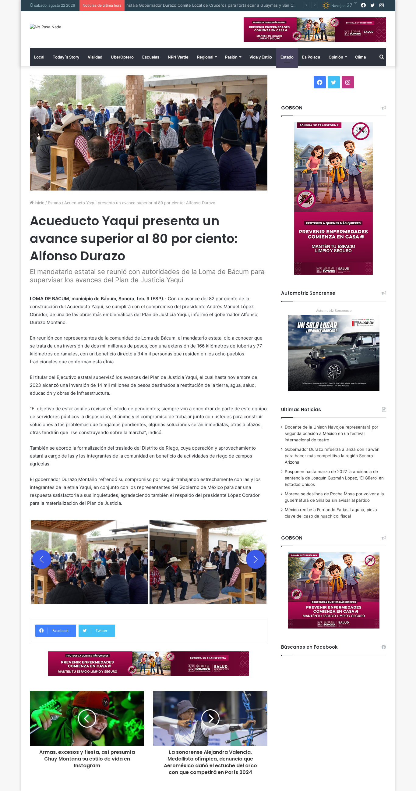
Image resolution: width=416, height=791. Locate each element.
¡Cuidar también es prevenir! (155, 5)
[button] (89, 559)
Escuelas (150, 57)
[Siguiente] (255, 559)
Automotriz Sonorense (333, 310)
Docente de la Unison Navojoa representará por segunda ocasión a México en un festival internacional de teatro (331, 433)
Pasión (231, 57)
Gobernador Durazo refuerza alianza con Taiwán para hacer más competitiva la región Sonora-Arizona (332, 456)
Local (39, 57)
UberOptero (122, 57)
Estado (287, 57)
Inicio (38, 202)
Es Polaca (311, 57)
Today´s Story (66, 57)
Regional (205, 57)
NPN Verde (178, 57)
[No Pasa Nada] (45, 26)
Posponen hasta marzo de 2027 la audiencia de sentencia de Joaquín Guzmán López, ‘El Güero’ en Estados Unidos (334, 478)
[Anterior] (41, 559)
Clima (360, 57)
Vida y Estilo (260, 57)
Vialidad (95, 57)
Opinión (336, 57)
